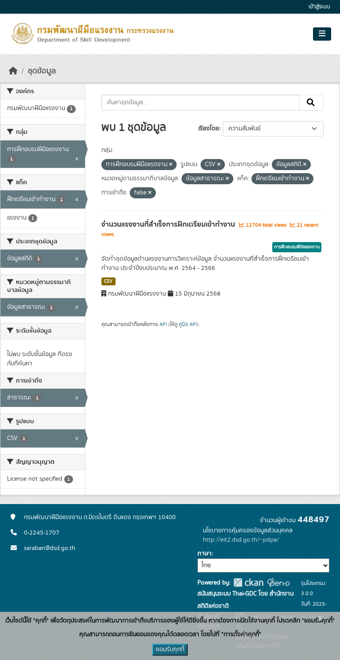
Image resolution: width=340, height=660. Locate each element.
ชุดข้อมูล (42, 71)
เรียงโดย (208, 128)
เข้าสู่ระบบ (319, 7)
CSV (108, 281)
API (163, 324)
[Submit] (311, 102)
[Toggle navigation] (322, 34)
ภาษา (204, 553)
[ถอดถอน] (170, 164)
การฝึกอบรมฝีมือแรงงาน (297, 247)
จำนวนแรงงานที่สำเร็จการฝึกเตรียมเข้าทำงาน (169, 224)
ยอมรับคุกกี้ (170, 649)
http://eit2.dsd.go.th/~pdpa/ (241, 539)
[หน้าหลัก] (13, 71)
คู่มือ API (188, 324)
